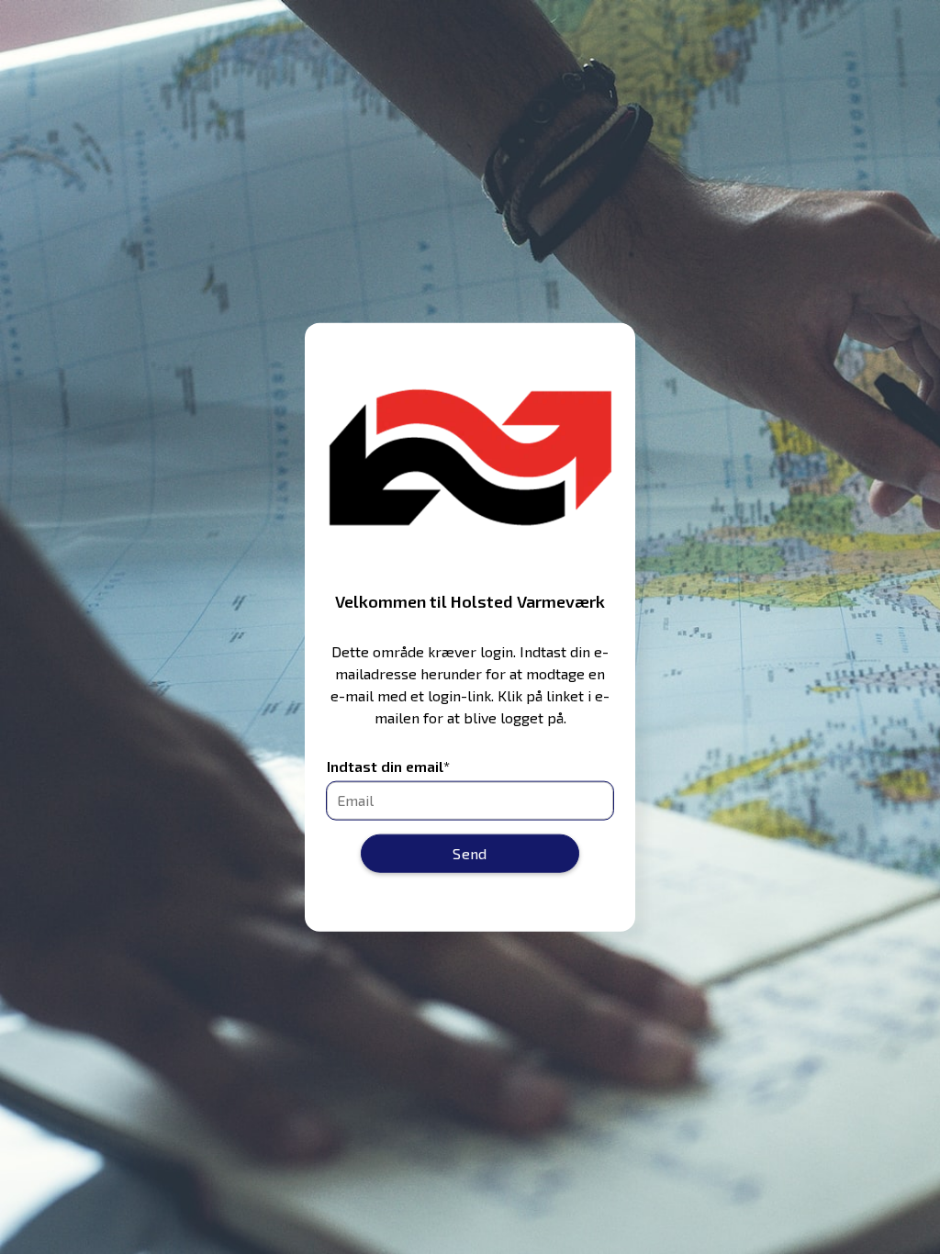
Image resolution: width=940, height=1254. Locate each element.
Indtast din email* (388, 766)
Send (470, 852)
